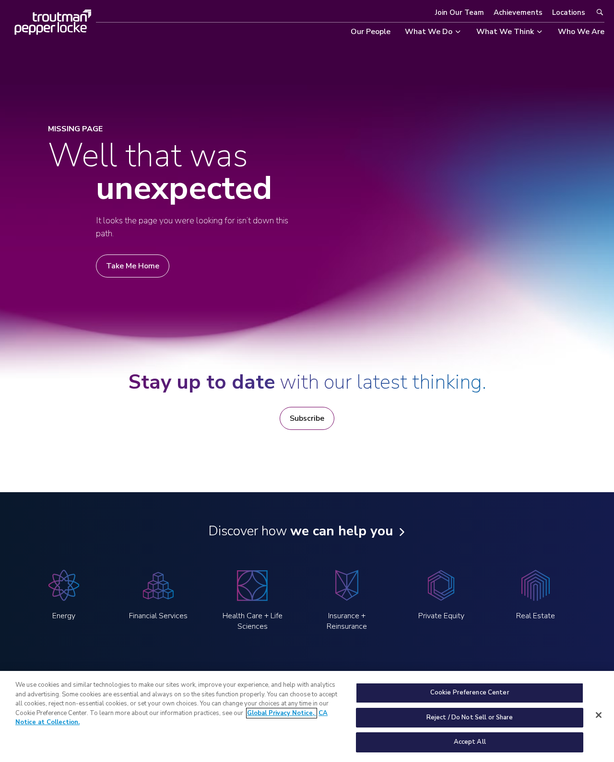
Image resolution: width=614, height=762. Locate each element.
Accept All (470, 742)
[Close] (598, 715)
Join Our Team (459, 12)
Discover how (300, 531)
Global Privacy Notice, (281, 713)
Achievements (518, 12)
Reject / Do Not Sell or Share (469, 717)
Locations (568, 12)
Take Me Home (132, 266)
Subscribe (307, 418)
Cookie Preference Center (469, 692)
